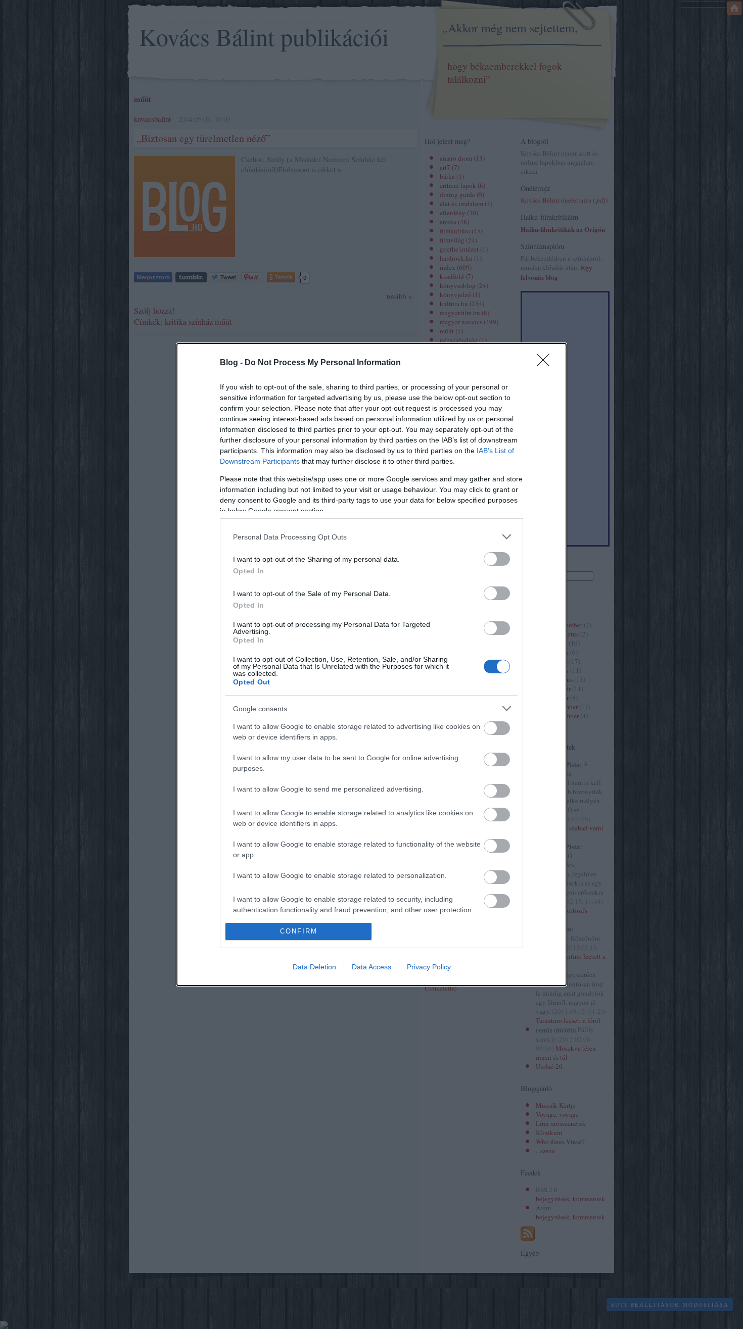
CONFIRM (298, 931)
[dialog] (371, 664)
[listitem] (371, 536)
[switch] (497, 559)
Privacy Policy (429, 967)
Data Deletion (314, 967)
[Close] (546, 363)
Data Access (371, 967)
